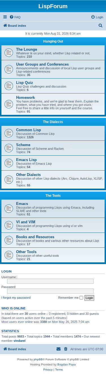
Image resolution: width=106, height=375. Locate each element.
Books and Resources (35, 237)
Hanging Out (53, 41)
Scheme (23, 145)
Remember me (68, 297)
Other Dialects (28, 175)
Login (6, 271)
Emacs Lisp (26, 160)
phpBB (38, 359)
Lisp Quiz (24, 83)
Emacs (22, 204)
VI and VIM (25, 222)
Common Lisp (28, 130)
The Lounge (26, 49)
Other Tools (26, 252)
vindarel (19, 340)
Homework (25, 97)
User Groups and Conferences (42, 64)
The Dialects (53, 122)
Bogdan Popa (66, 364)
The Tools (53, 196)
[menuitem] (15, 17)
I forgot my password (16, 297)
